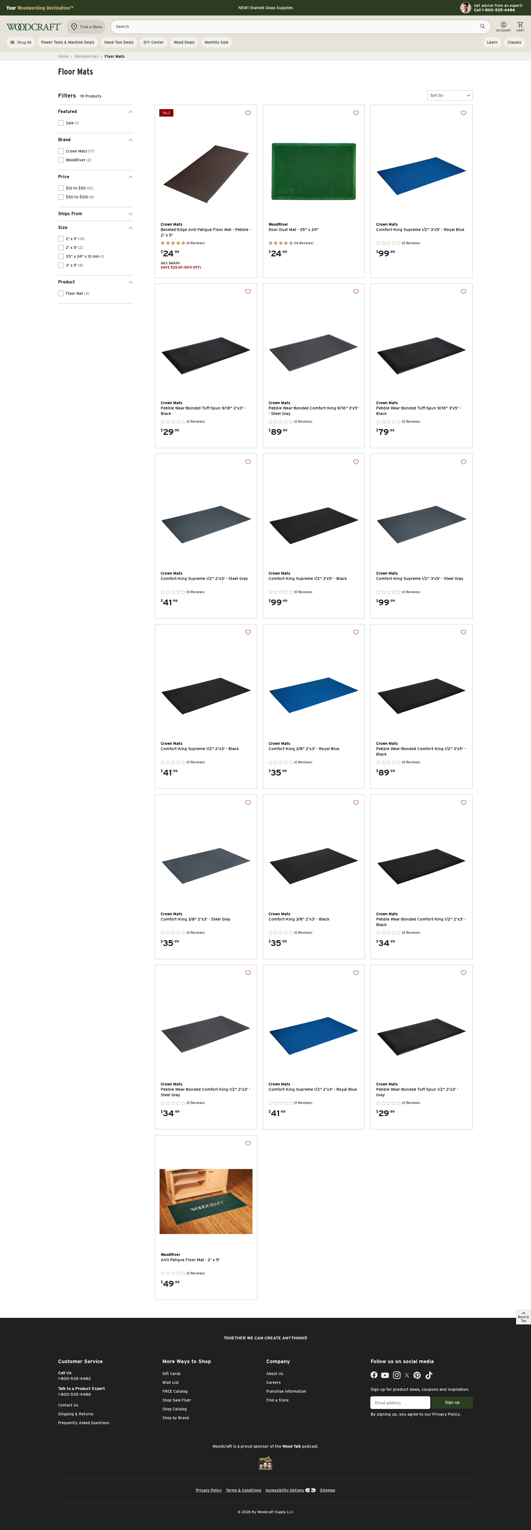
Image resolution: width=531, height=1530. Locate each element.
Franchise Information (286, 1391)
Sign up (452, 1402)
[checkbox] (61, 123)
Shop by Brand (175, 1418)
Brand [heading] (64, 139)
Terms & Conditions (243, 1490)
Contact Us (68, 1405)
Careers (273, 1382)
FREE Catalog (175, 1391)
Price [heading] (63, 176)
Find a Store (277, 1400)
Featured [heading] (67, 111)
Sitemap (327, 1490)
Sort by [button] (436, 95)
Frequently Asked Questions (83, 1423)
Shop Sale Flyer (176, 1400)
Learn (492, 42)
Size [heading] (62, 227)
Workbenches (86, 56)
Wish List (170, 1382)
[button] (450, 95)
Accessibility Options (285, 1490)
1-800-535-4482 (74, 1378)
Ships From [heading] (70, 213)
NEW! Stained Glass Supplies (265, 7)
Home (63, 56)
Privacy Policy (446, 1414)
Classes (514, 42)
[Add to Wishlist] (248, 113)
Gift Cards (171, 1373)
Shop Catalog (174, 1409)
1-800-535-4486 (74, 1394)
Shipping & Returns (75, 1414)
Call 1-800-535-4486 (494, 10)
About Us (274, 1373)
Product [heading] (66, 282)
